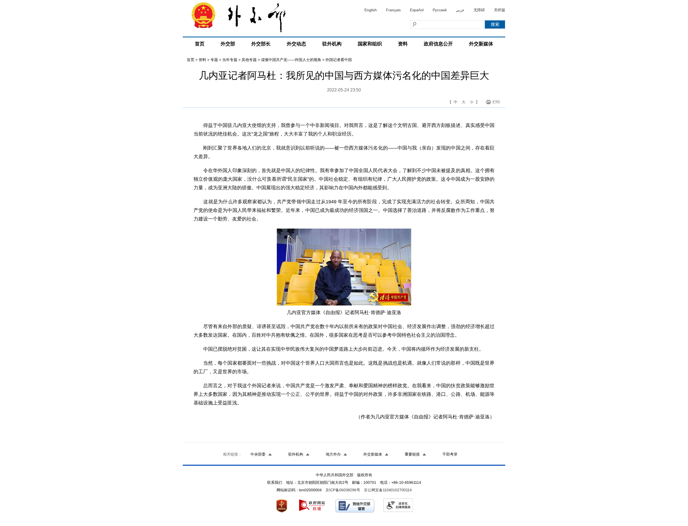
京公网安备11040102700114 (388, 490)
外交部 (228, 44)
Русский (440, 10)
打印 (496, 102)
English (370, 10)
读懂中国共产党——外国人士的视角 (291, 60)
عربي (460, 10)
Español (417, 10)
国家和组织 (370, 44)
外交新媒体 (481, 44)
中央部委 (258, 454)
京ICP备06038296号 (342, 490)
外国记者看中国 (338, 60)
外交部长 (261, 44)
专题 (214, 60)
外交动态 (296, 44)
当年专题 (229, 60)
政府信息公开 (438, 44)
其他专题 (249, 60)
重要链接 (412, 454)
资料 (403, 44)
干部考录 (449, 454)
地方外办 (333, 454)
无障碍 (479, 10)
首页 (200, 44)
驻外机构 (332, 44)
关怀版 (499, 10)
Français (393, 10)
